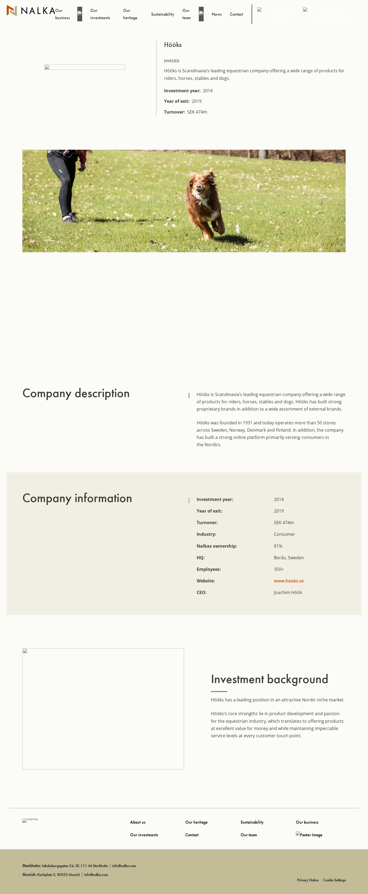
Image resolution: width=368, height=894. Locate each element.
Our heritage (196, 822)
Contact (192, 835)
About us (137, 822)
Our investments (144, 835)
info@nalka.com (124, 865)
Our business (307, 822)
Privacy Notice (308, 880)
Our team (249, 835)
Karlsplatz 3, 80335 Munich (58, 874)
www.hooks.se (289, 581)
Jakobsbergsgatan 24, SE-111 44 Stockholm (75, 865)
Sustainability (252, 822)
